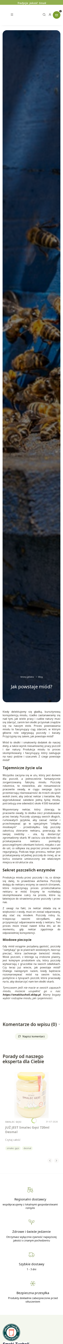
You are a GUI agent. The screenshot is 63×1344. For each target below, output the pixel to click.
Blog (40, 677)
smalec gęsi (13, 1148)
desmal (27, 1148)
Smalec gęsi (13, 1121)
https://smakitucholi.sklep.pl (22, 994)
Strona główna (27, 677)
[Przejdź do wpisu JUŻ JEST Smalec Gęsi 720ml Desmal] (31, 1095)
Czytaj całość (13, 1140)
